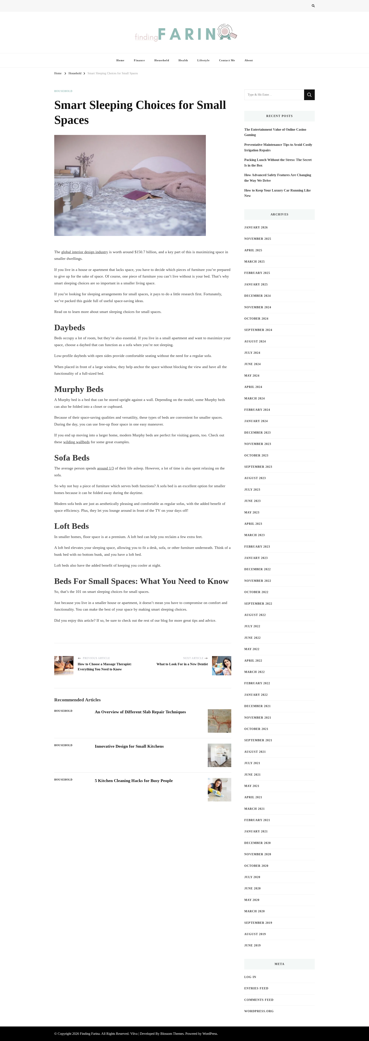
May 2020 (251, 900)
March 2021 (254, 808)
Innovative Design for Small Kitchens (129, 746)
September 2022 (258, 603)
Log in (250, 977)
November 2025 (257, 238)
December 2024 (257, 295)
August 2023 (255, 478)
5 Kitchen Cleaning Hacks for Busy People (134, 780)
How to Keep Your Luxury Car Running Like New (277, 193)
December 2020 (257, 843)
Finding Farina (90, 1033)
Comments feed (259, 1000)
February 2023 (257, 546)
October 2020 (256, 865)
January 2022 (256, 694)
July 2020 (252, 877)
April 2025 (253, 250)
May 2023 (251, 512)
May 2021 (251, 786)
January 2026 (256, 227)
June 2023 (252, 501)
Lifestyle (203, 60)
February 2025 (257, 273)
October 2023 (256, 455)
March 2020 (254, 911)
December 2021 (257, 706)
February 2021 (257, 820)
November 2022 (257, 580)
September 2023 (258, 466)
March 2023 (254, 535)
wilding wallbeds (76, 442)
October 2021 (256, 729)
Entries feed (256, 988)
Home (120, 60)
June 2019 (252, 945)
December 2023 (257, 432)
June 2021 (252, 774)
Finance (139, 60)
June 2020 (252, 888)
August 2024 (255, 341)
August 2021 (255, 751)
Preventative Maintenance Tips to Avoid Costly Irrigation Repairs (278, 147)
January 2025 (256, 284)
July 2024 (252, 352)
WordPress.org (259, 1011)
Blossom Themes (172, 1033)
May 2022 (251, 649)
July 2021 (252, 763)
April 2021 (253, 797)
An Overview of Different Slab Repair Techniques (140, 711)
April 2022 (253, 660)
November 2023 (257, 444)
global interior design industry (84, 252)
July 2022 (252, 626)
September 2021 (258, 740)
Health (183, 60)
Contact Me (227, 60)
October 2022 (256, 592)
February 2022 (257, 683)
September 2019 (258, 922)
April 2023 (253, 523)
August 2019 (255, 934)
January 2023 (256, 558)
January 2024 (256, 421)
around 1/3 (105, 468)
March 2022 (254, 672)
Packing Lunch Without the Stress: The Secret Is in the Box (278, 162)
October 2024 (256, 318)
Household (161, 60)
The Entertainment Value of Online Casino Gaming (275, 132)
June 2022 (252, 637)
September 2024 (258, 330)
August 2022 (255, 615)
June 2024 (252, 364)
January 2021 (256, 831)
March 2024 (254, 398)
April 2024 (253, 387)
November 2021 (257, 717)
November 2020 (257, 854)
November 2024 (257, 307)
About (249, 60)
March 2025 (254, 261)
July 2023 (252, 489)
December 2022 (257, 569)
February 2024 (257, 409)
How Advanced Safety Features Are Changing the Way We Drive (277, 177)
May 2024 (251, 375)
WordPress (209, 1033)
